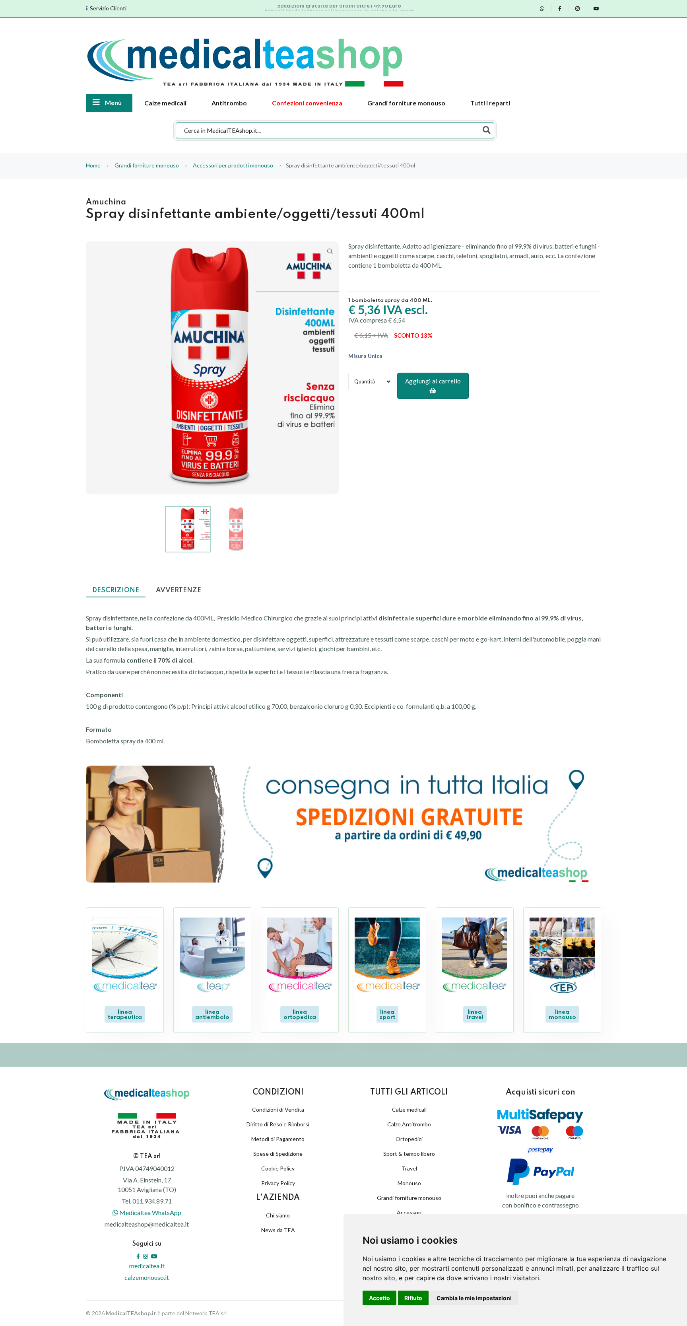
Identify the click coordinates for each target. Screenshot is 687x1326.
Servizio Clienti (108, 8)
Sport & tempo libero (409, 1153)
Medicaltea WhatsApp (149, 1212)
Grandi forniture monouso (406, 103)
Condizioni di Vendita (278, 1109)
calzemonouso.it (146, 1277)
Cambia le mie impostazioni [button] (474, 1298)
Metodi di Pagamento (278, 1138)
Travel (409, 1168)
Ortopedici (409, 1138)
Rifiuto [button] (413, 1298)
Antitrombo (229, 103)
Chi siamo (278, 1215)
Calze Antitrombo (409, 1124)
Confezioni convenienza (307, 103)
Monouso (409, 1183)
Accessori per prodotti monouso (233, 165)
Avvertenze (178, 590)
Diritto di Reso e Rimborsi (277, 1124)
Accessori (409, 1212)
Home (93, 165)
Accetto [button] (379, 1298)
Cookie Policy (278, 1168)
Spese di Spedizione (278, 1153)
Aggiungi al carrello (433, 381)
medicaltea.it (147, 1266)
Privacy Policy (278, 1183)
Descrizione (115, 590)
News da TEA (278, 1230)
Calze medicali (165, 103)
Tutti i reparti (490, 103)
